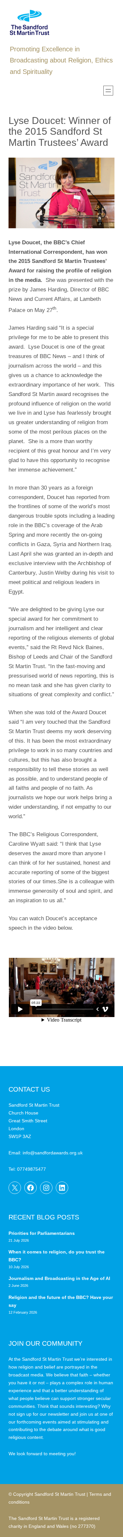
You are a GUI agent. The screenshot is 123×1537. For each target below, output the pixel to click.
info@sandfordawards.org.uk (53, 1152)
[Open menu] (108, 90)
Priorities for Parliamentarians (42, 1233)
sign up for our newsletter (42, 1414)
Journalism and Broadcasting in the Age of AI (60, 1278)
